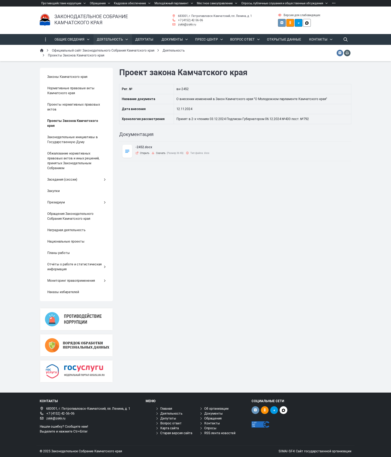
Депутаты (168, 418)
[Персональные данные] (76, 345)
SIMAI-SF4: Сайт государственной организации (315, 451)
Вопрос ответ (171, 423)
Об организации (216, 409)
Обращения (213, 418)
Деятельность (171, 413)
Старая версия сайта (176, 433)
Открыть (144, 153)
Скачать (160, 153)
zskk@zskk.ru (187, 24)
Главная (166, 409)
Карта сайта (169, 428)
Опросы (210, 428)
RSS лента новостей (219, 433)
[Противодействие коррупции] (76, 319)
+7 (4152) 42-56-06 (190, 20)
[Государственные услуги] (76, 371)
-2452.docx (143, 147)
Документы (213, 413)
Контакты (212, 423)
